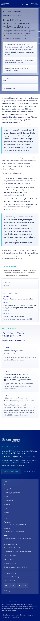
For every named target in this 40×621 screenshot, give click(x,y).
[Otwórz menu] (27, 3)
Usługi (6, 496)
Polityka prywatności (10, 591)
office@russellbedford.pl (11, 471)
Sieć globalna (8, 489)
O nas (6, 485)
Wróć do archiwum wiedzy (12, 11)
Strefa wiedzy (8, 500)
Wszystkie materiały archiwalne (11, 340)
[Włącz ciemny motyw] (23, 3)
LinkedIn (23, 586)
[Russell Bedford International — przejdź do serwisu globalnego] (34, 3)
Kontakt (6, 512)
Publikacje (7, 504)
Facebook (11, 586)
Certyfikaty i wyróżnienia (12, 492)
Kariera (6, 508)
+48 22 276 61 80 (29, 471)
